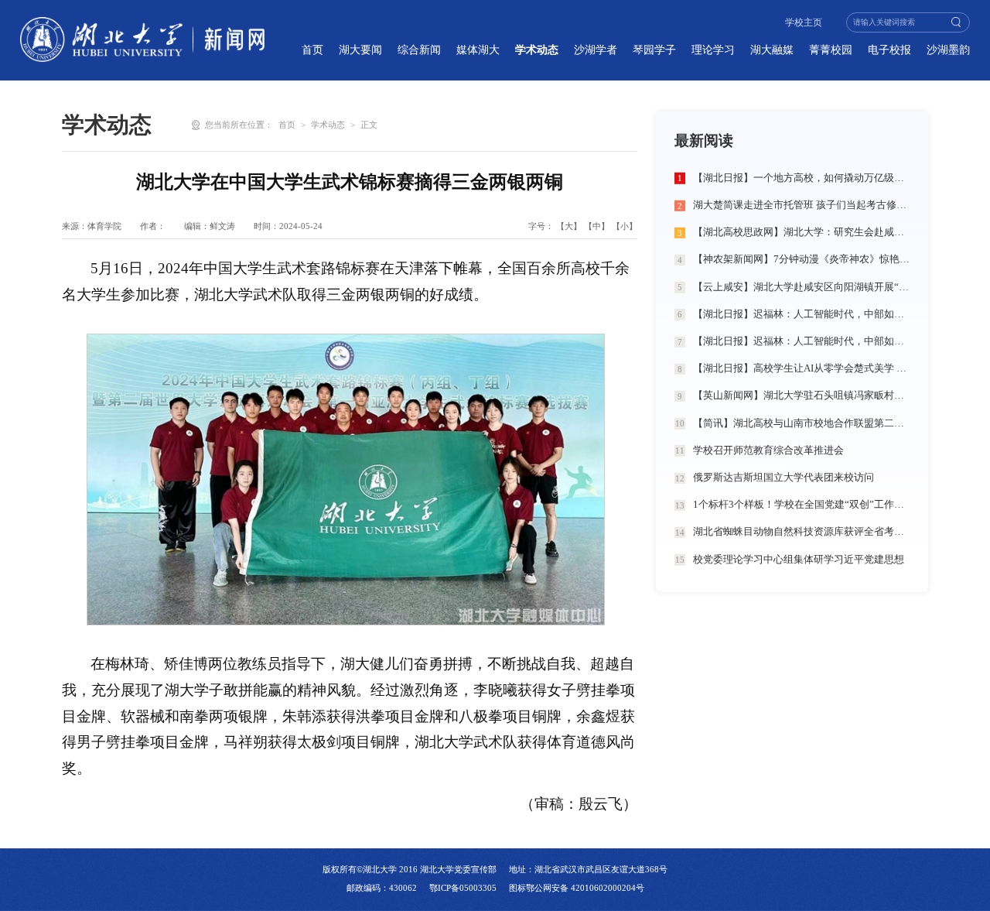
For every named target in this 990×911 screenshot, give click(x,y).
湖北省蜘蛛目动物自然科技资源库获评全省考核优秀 (801, 531)
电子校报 (889, 49)
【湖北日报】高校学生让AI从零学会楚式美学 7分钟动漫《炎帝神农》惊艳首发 (801, 368)
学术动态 (536, 49)
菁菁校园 (830, 49)
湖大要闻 (360, 49)
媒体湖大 (478, 49)
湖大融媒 (772, 49)
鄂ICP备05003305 (463, 887)
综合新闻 (419, 49)
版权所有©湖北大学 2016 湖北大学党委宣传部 (410, 869)
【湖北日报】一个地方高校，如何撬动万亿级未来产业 (801, 178)
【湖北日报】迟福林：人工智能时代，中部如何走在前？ (801, 314)
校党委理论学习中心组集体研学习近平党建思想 (798, 559)
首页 (312, 49)
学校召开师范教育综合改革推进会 (768, 450)
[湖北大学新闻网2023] (142, 39)
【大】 (569, 226)
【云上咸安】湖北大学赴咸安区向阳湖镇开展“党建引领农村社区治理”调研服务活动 (801, 287)
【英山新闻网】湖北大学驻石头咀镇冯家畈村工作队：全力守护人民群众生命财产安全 (801, 395)
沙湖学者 (595, 49)
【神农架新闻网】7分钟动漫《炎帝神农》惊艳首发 (801, 259)
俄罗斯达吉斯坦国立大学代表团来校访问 (783, 477)
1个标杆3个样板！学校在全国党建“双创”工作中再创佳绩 (801, 504)
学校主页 (803, 22)
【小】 (624, 226)
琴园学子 (654, 49)
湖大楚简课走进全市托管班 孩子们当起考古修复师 (801, 205)
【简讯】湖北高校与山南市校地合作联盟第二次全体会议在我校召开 (801, 423)
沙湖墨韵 (948, 49)
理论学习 (713, 49)
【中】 (596, 226)
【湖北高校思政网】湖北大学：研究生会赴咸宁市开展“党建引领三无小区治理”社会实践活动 (801, 232)
